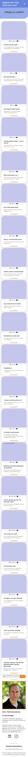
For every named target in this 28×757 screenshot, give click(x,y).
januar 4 (13, 396)
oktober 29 (13, 658)
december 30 (13, 496)
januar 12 (13, 332)
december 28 (13, 530)
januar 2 (13, 428)
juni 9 (13, 105)
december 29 (13, 41)
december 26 (13, 626)
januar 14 (13, 300)
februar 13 (13, 203)
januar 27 (13, 267)
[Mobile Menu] (24, 4)
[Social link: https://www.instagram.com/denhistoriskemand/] (17, 736)
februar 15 (13, 171)
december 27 (13, 562)
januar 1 (13, 462)
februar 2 (13, 235)
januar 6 (13, 364)
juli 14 (13, 73)
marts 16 (13, 137)
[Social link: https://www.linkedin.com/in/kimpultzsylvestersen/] (10, 736)
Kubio (23, 754)
